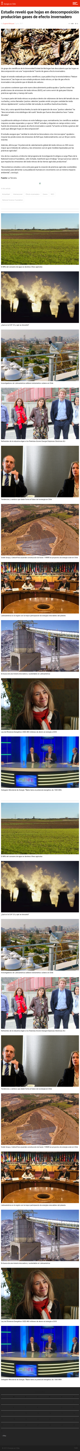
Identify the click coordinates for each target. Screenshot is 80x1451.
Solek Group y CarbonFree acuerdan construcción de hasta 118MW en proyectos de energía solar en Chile (39, 558)
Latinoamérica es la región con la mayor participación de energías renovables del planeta (33, 616)
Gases (45, 194)
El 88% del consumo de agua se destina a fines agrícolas (21, 267)
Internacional (17, 194)
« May (4, 1436)
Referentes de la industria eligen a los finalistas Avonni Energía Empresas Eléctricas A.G (33, 441)
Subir (76, 1448)
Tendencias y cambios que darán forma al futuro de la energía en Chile (26, 499)
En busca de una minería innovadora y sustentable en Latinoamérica (25, 674)
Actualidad (6, 194)
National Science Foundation (12, 200)
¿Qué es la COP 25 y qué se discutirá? (15, 325)
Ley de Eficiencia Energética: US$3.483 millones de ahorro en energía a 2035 (29, 732)
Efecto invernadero (32, 194)
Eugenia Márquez (8, 23)
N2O (52, 194)
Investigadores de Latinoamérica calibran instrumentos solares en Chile (27, 383)
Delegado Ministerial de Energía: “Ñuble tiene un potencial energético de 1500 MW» (31, 790)
